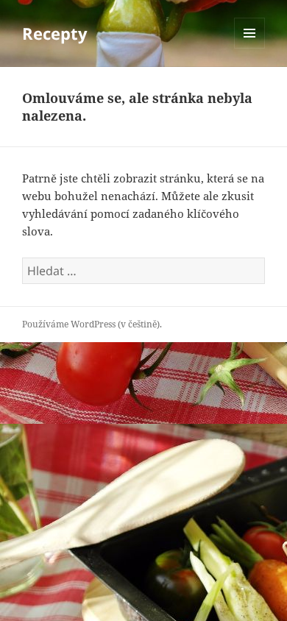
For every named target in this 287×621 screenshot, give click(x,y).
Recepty (55, 33)
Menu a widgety (250, 48)
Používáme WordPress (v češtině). (92, 324)
